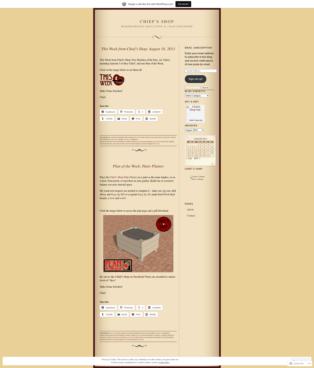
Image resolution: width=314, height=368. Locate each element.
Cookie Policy (163, 362)
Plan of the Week (142, 137)
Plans (152, 137)
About (190, 209)
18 (212, 150)
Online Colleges (197, 179)
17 (208, 150)
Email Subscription (198, 48)
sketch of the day (120, 144)
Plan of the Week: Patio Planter (138, 165)
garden (157, 335)
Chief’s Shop (193, 169)
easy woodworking (144, 142)
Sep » (197, 158)
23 (204, 153)
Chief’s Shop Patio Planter (123, 177)
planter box (149, 337)
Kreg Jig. (142, 194)
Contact (191, 215)
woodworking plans (150, 144)
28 (196, 156)
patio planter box (120, 337)
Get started (183, 4)
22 (200, 153)
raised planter (161, 337)
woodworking (135, 144)
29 (200, 156)
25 (212, 153)
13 (192, 150)
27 (192, 156)
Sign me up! (195, 79)
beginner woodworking (115, 142)
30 (204, 156)
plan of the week (161, 142)
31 (208, 156)
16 (204, 150)
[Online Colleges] (197, 176)
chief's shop (131, 142)
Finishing (121, 137)
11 (212, 147)
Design (114, 137)
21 (196, 153)
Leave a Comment (130, 140)
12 (189, 150)
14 (196, 150)
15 (200, 150)
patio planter (106, 337)
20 (192, 153)
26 (189, 156)
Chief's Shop (157, 21)
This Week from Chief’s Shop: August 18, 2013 (138, 48)
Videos (173, 137)
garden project (167, 335)
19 (189, 153)
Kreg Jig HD (118, 194)
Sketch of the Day (162, 137)
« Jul (189, 158)
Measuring (129, 137)
